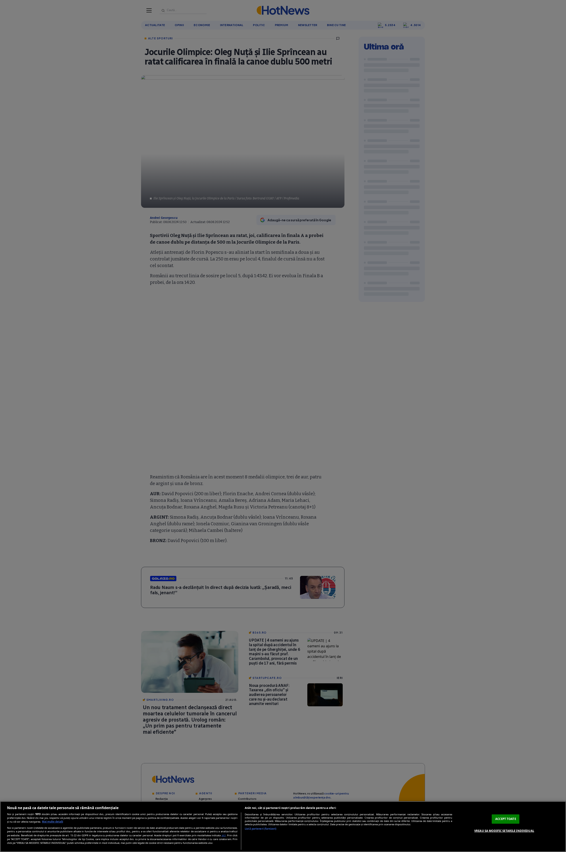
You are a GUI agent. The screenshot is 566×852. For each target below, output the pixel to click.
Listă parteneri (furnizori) (260, 828)
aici (224, 835)
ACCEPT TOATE (505, 819)
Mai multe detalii (52, 821)
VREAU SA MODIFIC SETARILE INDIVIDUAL (504, 831)
